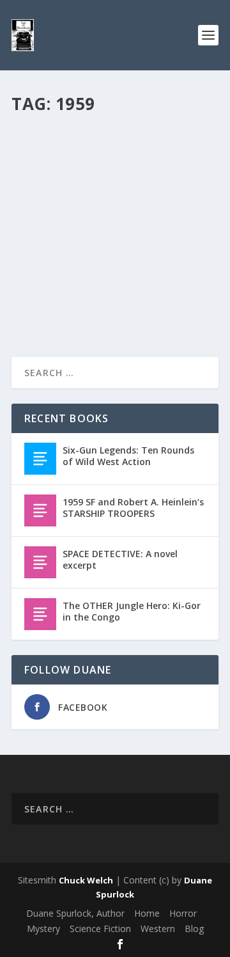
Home (147, 913)
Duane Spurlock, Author (75, 913)
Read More (58, 301)
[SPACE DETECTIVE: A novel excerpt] (40, 562)
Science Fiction (100, 928)
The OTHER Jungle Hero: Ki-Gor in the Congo (132, 611)
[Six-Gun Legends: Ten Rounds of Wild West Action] (40, 459)
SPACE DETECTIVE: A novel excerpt (120, 559)
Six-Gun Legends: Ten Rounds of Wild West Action (128, 456)
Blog (158, 174)
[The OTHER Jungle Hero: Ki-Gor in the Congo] (40, 614)
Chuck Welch (86, 880)
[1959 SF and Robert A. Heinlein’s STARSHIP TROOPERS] (40, 510)
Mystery (43, 928)
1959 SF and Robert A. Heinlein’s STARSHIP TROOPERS (109, 148)
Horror (183, 913)
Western (158, 928)
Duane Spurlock (63, 174)
